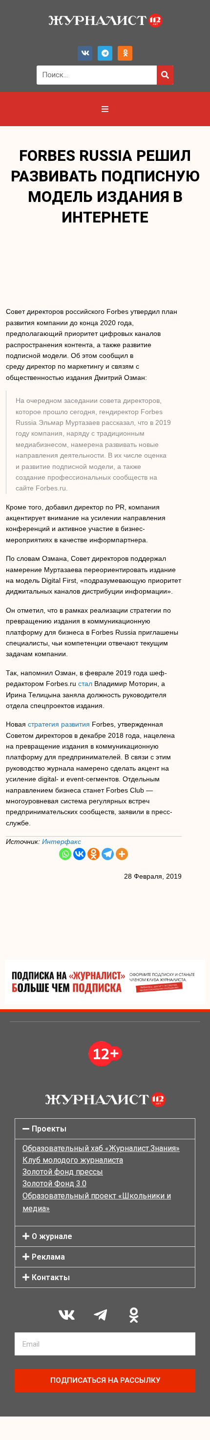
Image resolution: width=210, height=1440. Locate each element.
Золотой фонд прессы (62, 1171)
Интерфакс (61, 841)
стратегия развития (59, 724)
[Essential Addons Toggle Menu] (105, 109)
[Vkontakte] (79, 854)
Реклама (48, 1257)
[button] (105, 1129)
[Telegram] (105, 53)
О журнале (52, 1236)
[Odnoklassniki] (125, 53)
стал (85, 683)
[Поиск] (165, 75)
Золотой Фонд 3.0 (54, 1183)
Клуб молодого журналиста (72, 1160)
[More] (122, 854)
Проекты (49, 1128)
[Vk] (85, 53)
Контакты (51, 1277)
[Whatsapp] (65, 854)
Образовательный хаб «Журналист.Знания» (101, 1148)
